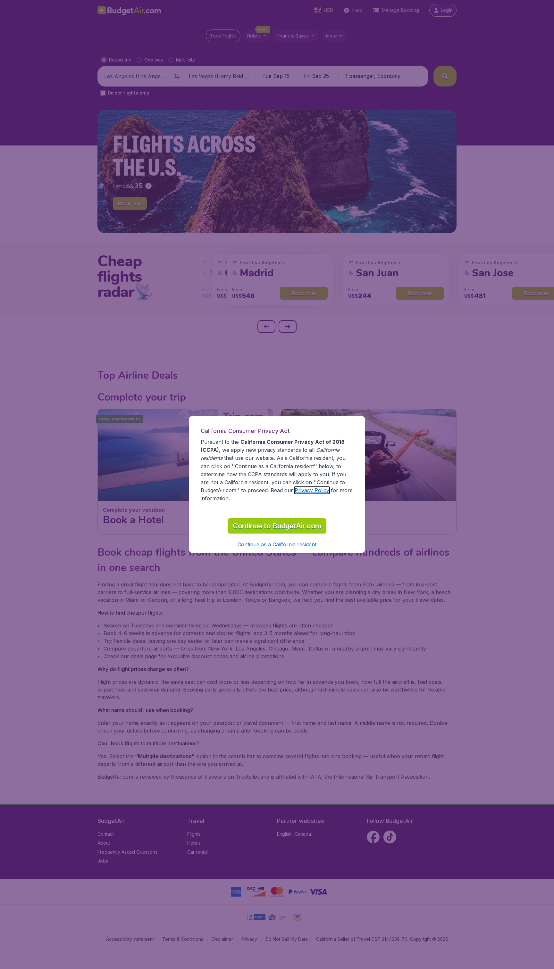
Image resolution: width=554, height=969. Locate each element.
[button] (277, 544)
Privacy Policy (312, 490)
